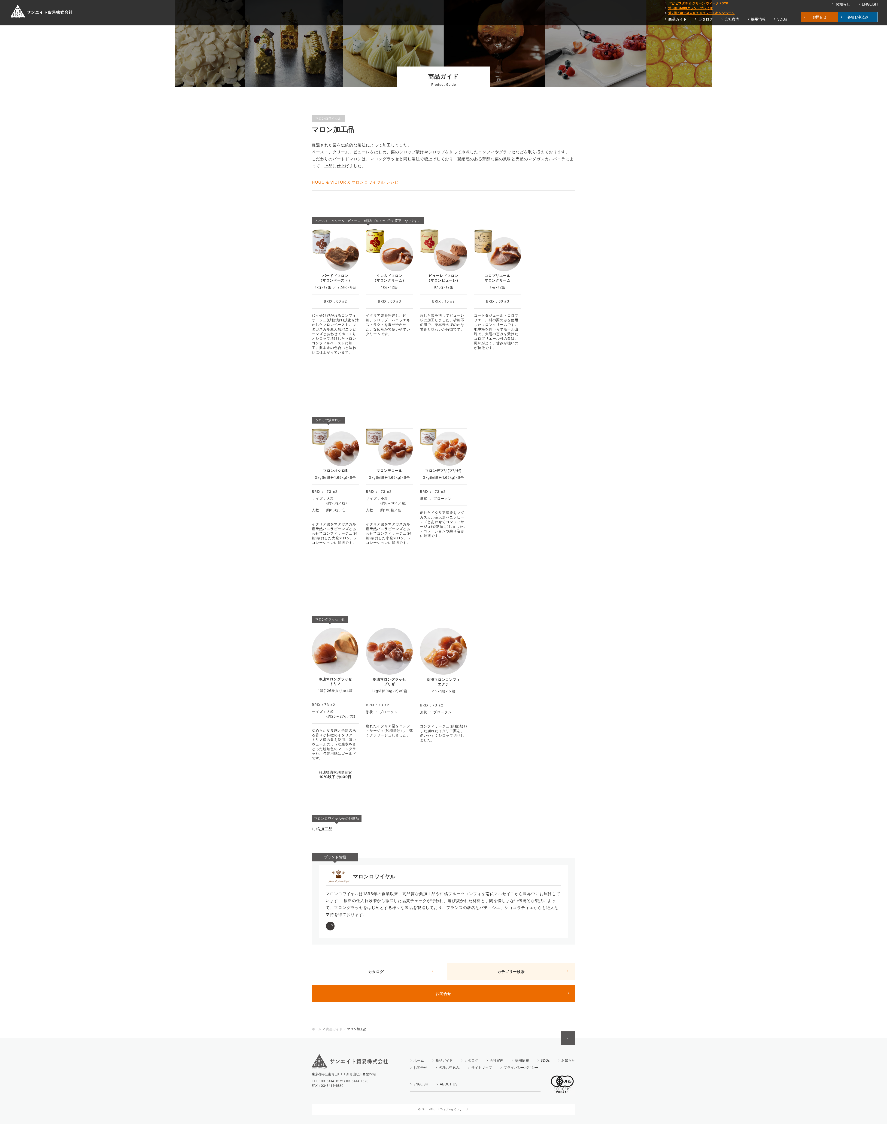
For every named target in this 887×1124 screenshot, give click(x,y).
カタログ (376, 971)
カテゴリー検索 (511, 971)
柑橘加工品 (322, 829)
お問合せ (443, 993)
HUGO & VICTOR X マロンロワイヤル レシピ (355, 182)
